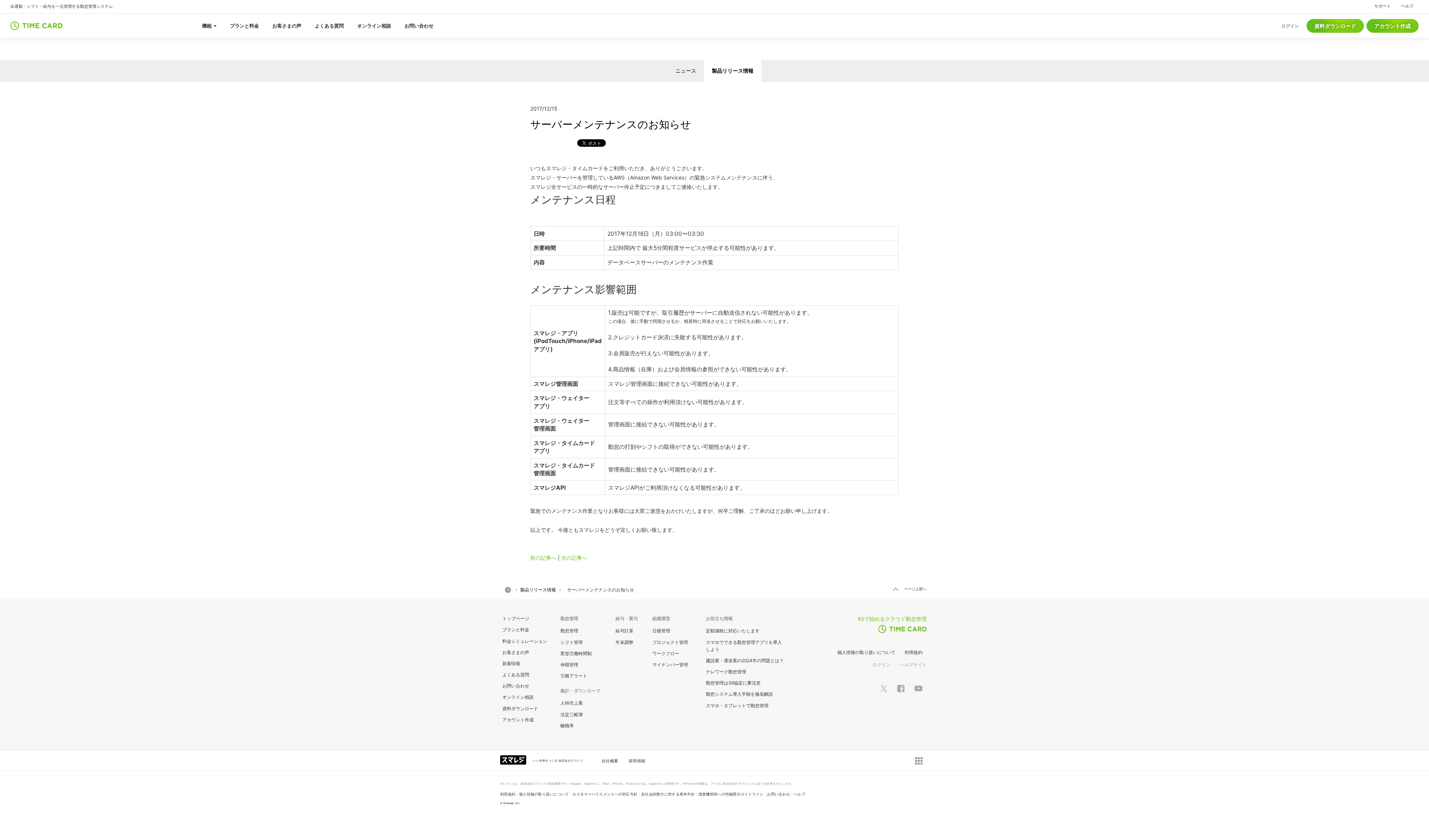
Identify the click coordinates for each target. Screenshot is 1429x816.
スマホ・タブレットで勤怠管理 (737, 705)
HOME (508, 590)
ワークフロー (665, 653)
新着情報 (511, 663)
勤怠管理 (569, 631)
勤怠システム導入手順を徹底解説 (739, 694)
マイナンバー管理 (670, 664)
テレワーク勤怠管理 (726, 671)
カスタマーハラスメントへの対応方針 (604, 794)
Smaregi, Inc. (512, 803)
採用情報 (637, 760)
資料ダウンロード (1335, 26)
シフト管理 (571, 642)
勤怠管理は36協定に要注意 (733, 683)
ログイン (882, 664)
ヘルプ (1407, 6)
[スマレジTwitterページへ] (884, 688)
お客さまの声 (515, 652)
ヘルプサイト (913, 664)
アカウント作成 (1392, 26)
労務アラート (573, 676)
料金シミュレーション (524, 641)
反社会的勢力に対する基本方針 (668, 794)
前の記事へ (543, 558)
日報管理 (661, 631)
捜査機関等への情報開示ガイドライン (731, 794)
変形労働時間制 (576, 653)
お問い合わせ (515, 686)
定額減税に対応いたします (733, 631)
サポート (1382, 6)
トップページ (515, 618)
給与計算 (624, 631)
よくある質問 (515, 674)
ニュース (685, 70)
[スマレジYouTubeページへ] (918, 688)
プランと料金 (515, 629)
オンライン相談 (518, 697)
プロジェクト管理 (670, 642)
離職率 (567, 725)
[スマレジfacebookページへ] (901, 688)
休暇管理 (569, 664)
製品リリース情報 (733, 70)
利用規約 (914, 652)
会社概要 (609, 760)
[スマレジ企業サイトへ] (514, 759)
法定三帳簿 (571, 714)
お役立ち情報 (719, 618)
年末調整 (624, 642)
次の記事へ (574, 558)
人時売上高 (571, 703)
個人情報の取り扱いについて (866, 652)
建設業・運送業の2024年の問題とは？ (745, 660)
